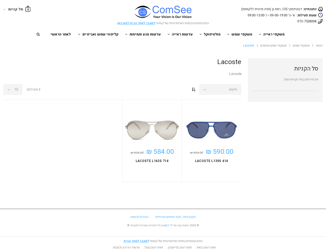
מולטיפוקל (212, 34)
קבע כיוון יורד (193, 89)
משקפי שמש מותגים (273, 45)
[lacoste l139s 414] (211, 130)
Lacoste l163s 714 (152, 161)
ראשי (319, 45)
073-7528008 (306, 21)
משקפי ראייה (274, 34)
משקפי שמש (242, 34)
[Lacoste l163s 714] (152, 130)
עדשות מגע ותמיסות (145, 34)
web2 (165, 225)
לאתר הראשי (61, 34)
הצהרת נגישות (140, 217)
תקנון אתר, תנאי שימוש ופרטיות (175, 217)
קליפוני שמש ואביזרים (100, 34)
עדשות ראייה (182, 34)
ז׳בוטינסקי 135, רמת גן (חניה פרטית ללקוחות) (278, 9)
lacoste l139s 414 (211, 161)
